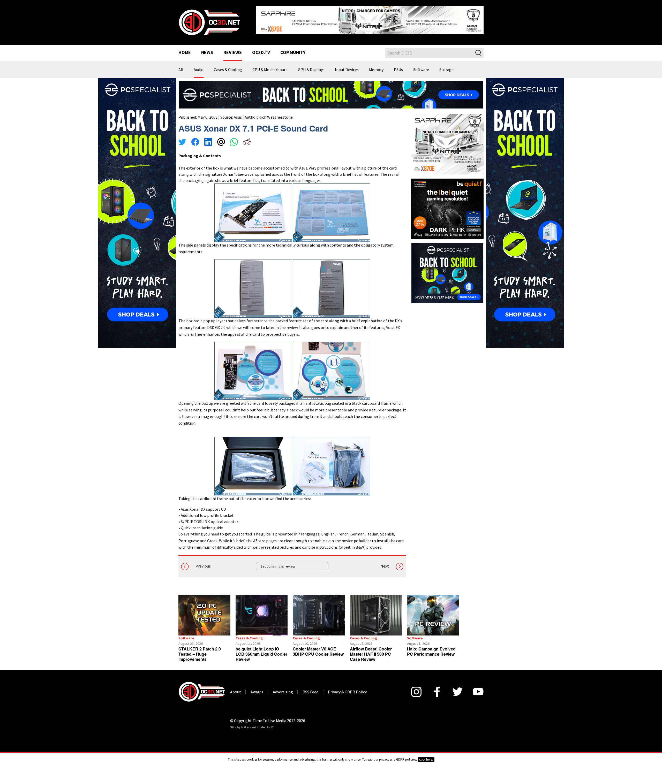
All (180, 65)
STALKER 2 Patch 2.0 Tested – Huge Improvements (199, 650)
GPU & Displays (311, 65)
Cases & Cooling (228, 65)
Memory (376, 65)
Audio (199, 65)
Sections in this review (277, 562)
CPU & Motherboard (270, 65)
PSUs (398, 65)
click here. (426, 759)
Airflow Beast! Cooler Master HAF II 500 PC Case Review (371, 650)
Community (292, 48)
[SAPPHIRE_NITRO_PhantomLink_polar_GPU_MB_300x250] (447, 139)
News (207, 48)
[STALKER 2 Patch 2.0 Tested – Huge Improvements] (204, 611)
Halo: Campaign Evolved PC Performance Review (431, 647)
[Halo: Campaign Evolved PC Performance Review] (433, 611)
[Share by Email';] (221, 138)
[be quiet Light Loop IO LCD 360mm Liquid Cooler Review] (262, 611)
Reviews (232, 48)
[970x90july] (331, 90)
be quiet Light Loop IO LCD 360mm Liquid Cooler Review (261, 650)
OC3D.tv (261, 48)
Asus (238, 113)
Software (421, 65)
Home (184, 48)
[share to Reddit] (247, 138)
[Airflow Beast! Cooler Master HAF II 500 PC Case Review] (376, 611)
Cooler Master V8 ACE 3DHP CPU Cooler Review (318, 647)
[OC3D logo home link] (209, 19)
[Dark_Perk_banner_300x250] (447, 203)
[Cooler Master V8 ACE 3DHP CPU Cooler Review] (319, 611)
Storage (446, 65)
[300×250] (447, 268)
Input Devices (347, 65)
